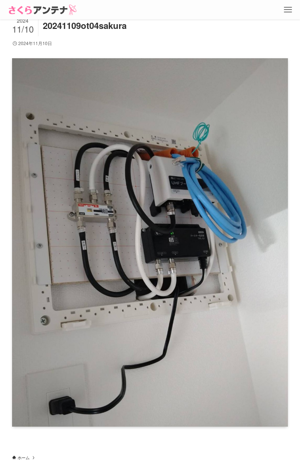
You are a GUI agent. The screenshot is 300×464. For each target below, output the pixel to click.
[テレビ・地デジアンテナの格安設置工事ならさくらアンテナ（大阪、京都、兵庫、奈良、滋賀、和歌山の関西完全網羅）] (42, 10)
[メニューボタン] (288, 10)
